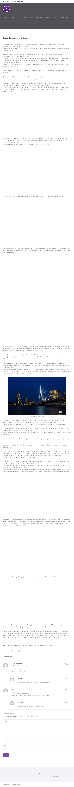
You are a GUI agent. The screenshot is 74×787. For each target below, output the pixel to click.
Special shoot (65, 17)
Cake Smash (55, 17)
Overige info (7, 25)
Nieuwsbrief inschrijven (56, 774)
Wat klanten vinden (55, 776)
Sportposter (39, 17)
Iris (18, 17)
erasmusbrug (16, 651)
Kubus (31, 17)
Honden (12, 17)
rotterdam (23, 651)
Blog (15, 25)
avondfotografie (35, 41)
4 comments (24, 41)
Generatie (24, 17)
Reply (67, 663)
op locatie (42, 41)
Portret (47, 17)
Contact (52, 773)
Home (5, 17)
